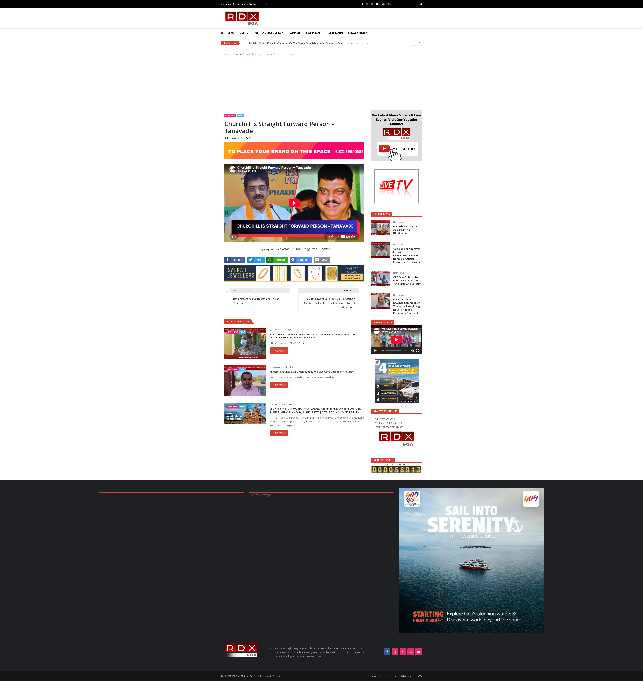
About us (226, 4)
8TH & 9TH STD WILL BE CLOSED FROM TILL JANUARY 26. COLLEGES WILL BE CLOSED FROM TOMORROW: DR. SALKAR (312, 336)
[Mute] (412, 350)
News (230, 33)
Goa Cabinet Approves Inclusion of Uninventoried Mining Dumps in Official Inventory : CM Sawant (406, 255)
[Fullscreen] (417, 350)
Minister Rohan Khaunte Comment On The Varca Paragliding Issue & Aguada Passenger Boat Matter (407, 306)
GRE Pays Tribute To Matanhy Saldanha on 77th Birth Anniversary (407, 280)
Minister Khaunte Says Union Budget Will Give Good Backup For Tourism (312, 371)
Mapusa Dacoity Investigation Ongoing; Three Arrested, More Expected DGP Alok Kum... (300, 43)
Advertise (252, 4)
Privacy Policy (357, 33)
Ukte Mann (335, 33)
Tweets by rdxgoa (260, 495)
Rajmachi (294, 33)
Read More (279, 350)
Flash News (230, 115)
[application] (396, 339)
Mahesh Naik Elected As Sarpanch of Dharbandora (405, 230)
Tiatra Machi (314, 33)
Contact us (239, 4)
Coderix (276, 676)
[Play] (375, 350)
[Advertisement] (321, 84)
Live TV (263, 4)
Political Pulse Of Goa (268, 33)
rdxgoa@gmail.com (392, 426)
